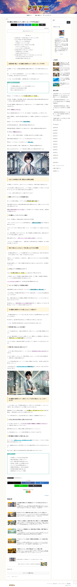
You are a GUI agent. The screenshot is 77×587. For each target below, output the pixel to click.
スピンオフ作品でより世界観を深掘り (23, 48)
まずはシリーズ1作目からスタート (22, 46)
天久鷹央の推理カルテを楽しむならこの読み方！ (24, 49)
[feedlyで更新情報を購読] (27, 492)
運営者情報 (68, 583)
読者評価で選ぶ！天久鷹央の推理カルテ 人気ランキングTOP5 (26, 37)
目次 (27, 35)
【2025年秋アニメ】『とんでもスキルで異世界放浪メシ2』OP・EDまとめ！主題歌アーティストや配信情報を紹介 (61, 95)
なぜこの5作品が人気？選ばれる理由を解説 (23, 39)
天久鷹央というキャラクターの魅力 (22, 42)
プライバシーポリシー (62, 583)
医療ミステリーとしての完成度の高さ (23, 41)
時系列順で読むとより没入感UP (22, 51)
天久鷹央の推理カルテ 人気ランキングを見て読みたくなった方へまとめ (28, 54)
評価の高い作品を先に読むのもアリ (22, 53)
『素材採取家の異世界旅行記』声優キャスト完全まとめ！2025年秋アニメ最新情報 (61, 107)
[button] (42, 25)
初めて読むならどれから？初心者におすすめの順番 (24, 44)
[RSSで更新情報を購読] (29, 492)
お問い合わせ (55, 583)
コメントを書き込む (28, 573)
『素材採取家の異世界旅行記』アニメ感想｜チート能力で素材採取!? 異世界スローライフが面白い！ (61, 114)
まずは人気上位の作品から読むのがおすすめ (24, 56)
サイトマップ (49, 583)
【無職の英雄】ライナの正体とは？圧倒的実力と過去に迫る (61, 119)
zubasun (61, 37)
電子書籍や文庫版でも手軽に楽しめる (23, 58)
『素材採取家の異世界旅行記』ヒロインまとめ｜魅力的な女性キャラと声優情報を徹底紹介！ (61, 101)
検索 (54, 20)
